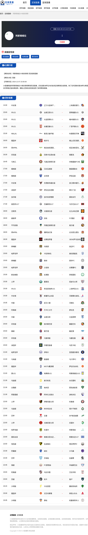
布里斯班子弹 (74, 134)
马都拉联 (72, 338)
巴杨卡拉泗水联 (49, 155)
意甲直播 (39, 8)
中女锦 (13, 105)
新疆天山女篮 (49, 296)
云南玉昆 (47, 317)
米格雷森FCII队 (74, 162)
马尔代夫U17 (74, 204)
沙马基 (71, 451)
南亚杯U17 (15, 204)
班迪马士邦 (73, 282)
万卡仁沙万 (48, 310)
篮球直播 (46, 3)
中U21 (13, 112)
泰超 (12, 331)
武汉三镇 (47, 303)
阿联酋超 (14, 395)
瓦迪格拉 (47, 444)
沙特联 (13, 486)
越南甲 (13, 218)
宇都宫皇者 (48, 345)
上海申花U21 (74, 289)
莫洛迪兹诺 (73, 387)
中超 (12, 303)
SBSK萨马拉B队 (75, 239)
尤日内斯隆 (48, 493)
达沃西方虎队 (74, 232)
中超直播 (73, 8)
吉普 (45, 416)
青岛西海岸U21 (49, 289)
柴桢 (45, 261)
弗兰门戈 (72, 190)
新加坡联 (14, 275)
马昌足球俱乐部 (49, 162)
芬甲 (12, 416)
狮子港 (46, 331)
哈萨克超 (14, 430)
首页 (25, 3)
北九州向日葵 (74, 211)
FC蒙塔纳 (47, 465)
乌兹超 (13, 380)
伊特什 (46, 352)
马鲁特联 (47, 338)
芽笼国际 (72, 275)
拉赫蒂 (71, 458)
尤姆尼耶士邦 (49, 423)
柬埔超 (13, 246)
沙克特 (46, 268)
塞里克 (46, 282)
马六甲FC (72, 359)
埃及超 (13, 444)
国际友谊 (14, 437)
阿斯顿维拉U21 (74, 373)
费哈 (45, 500)
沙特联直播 (64, 8)
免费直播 (25, 57)
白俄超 (13, 387)
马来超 (13, 359)
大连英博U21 (48, 119)
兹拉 (45, 451)
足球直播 (35, 3)
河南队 (71, 303)
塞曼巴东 (72, 324)
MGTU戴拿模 (49, 366)
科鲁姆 (71, 402)
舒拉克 (71, 310)
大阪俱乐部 (48, 211)
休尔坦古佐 (48, 409)
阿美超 (13, 310)
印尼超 (13, 155)
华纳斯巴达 (73, 465)
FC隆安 (72, 218)
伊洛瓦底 (72, 176)
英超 (13, 78)
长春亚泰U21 (48, 126)
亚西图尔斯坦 (74, 352)
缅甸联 (13, 169)
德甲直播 (47, 8)
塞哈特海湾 (73, 486)
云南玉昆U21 (48, 112)
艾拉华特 (72, 472)
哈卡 (45, 479)
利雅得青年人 (74, 500)
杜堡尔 (46, 430)
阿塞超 (13, 451)
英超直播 (31, 8)
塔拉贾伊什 (73, 444)
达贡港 (46, 176)
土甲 (12, 282)
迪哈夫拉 (72, 395)
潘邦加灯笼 (48, 232)
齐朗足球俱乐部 (49, 225)
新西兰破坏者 (49, 134)
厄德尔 (71, 423)
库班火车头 (73, 493)
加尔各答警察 (49, 197)
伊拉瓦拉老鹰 (49, 190)
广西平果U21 (74, 126)
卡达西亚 (47, 486)
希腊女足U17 (74, 437)
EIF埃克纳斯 (73, 416)
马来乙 (13, 162)
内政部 (46, 246)
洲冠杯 (13, 190)
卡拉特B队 (48, 253)
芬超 (12, 479)
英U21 (13, 373)
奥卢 (70, 479)
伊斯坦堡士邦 (49, 402)
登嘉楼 (46, 359)
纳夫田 (46, 387)
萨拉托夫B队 (73, 366)
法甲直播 (55, 8)
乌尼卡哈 (72, 345)
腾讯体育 (35, 57)
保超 (12, 465)
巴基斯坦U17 (48, 204)
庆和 (45, 218)
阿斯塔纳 (72, 430)
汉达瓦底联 (48, 169)
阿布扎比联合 (49, 395)
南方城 (71, 225)
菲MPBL (14, 148)
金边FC (72, 246)
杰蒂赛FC (72, 268)
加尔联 (13, 197)
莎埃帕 (46, 458)
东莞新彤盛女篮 (49, 183)
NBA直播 (81, 8)
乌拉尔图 (47, 472)
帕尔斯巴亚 (48, 324)
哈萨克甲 (14, 253)
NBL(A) (14, 134)
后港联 (46, 275)
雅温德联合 (73, 169)
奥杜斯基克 (73, 253)
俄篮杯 (13, 141)
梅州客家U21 (74, 119)
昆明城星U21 (74, 112)
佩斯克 (71, 155)
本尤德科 (72, 380)
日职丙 (13, 211)
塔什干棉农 (73, 409)
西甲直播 (22, 8)
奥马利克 (47, 380)
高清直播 (6, 57)
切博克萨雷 (48, 239)
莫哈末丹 (72, 197)
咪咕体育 (15, 57)
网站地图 (32, 531)
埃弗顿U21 (48, 373)
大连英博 (72, 317)
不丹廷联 (14, 225)
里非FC (72, 261)
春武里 (71, 331)
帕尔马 (46, 141)
